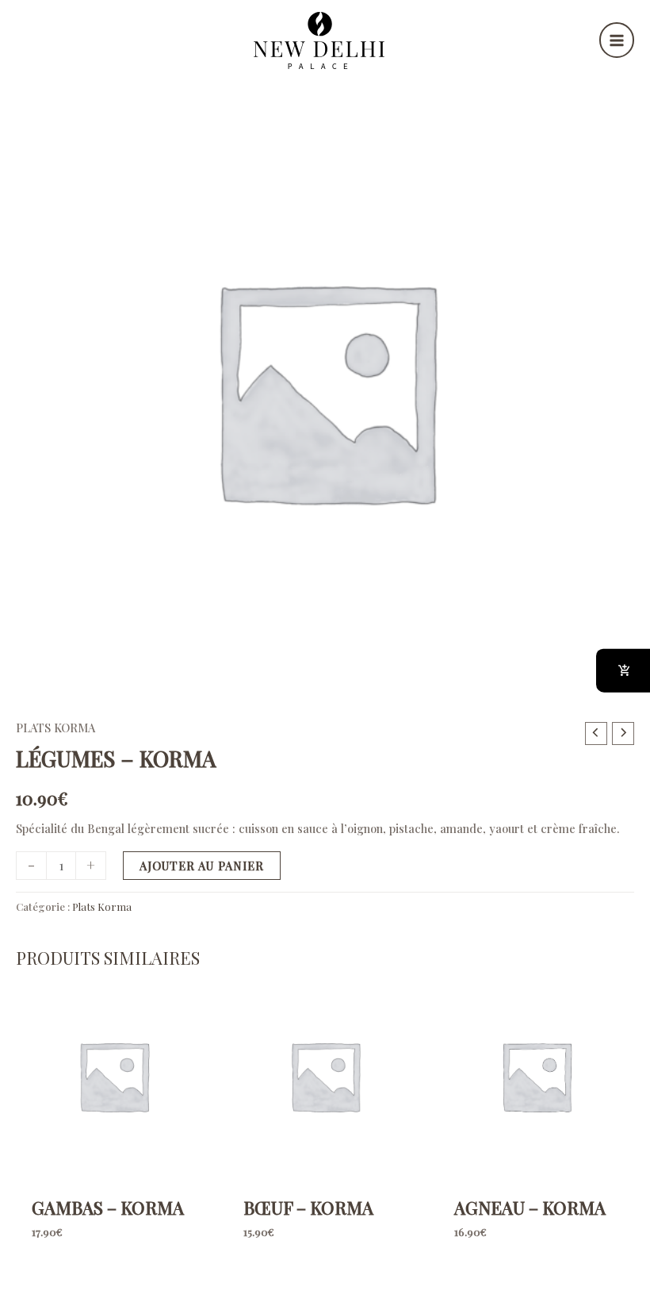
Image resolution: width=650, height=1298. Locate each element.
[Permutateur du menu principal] (616, 39)
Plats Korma (55, 727)
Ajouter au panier (202, 866)
